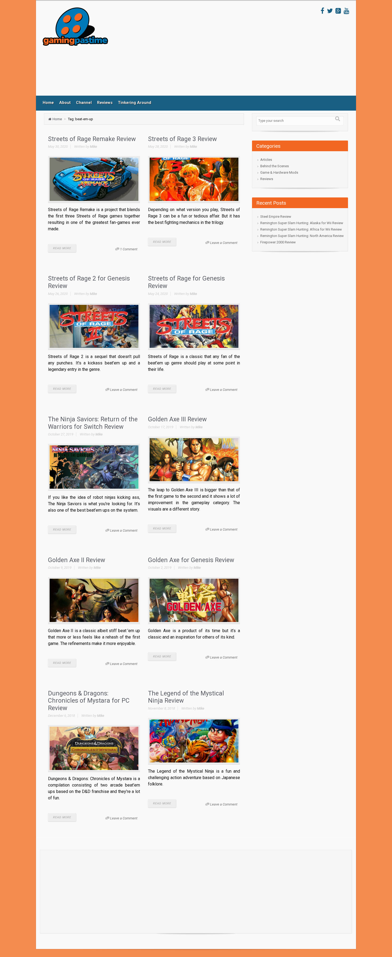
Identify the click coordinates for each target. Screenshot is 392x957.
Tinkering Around (134, 102)
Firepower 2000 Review (278, 242)
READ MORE (62, 248)
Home (48, 102)
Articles (266, 160)
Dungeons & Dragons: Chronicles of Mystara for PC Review (89, 701)
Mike (93, 147)
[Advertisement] (214, 51)
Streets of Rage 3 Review (182, 139)
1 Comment (128, 249)
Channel (84, 102)
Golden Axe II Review (76, 560)
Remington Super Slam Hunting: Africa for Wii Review (301, 229)
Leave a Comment (223, 243)
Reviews (105, 102)
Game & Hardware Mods (279, 172)
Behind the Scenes (274, 166)
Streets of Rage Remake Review (92, 139)
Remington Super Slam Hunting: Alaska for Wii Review (301, 223)
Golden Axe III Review (177, 419)
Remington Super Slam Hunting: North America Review (302, 236)
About (65, 102)
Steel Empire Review (275, 217)
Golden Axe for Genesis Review (191, 560)
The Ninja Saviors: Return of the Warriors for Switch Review (93, 423)
